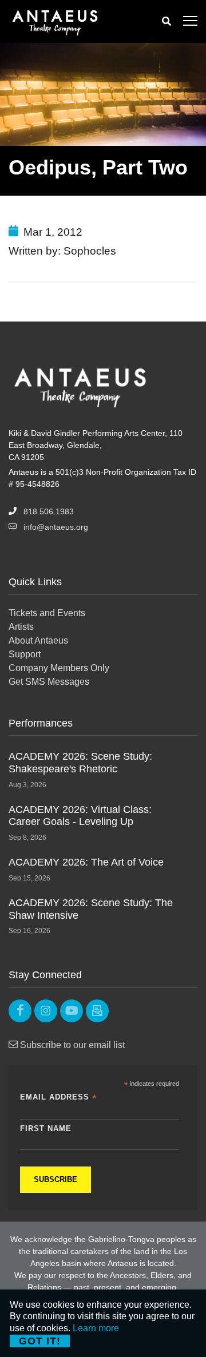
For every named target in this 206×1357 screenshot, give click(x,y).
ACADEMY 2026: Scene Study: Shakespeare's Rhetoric (80, 763)
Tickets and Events (47, 613)
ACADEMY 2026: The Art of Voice (86, 862)
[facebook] (20, 1010)
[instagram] (45, 1010)
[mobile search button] (166, 22)
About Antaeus (38, 640)
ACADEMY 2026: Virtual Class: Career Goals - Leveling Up (80, 816)
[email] (97, 1010)
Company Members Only (59, 668)
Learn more (96, 1328)
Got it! (40, 1341)
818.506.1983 (48, 511)
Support (25, 654)
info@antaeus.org (55, 526)
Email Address (58, 1097)
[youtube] (71, 1010)
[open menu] (190, 21)
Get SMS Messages (49, 682)
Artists (21, 627)
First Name (46, 1128)
